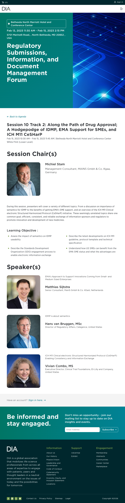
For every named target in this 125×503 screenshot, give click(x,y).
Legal (67, 498)
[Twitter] (16, 498)
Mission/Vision (52, 460)
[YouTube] (20, 498)
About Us (50, 453)
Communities (102, 460)
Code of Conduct (54, 469)
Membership (101, 453)
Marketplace (101, 466)
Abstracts (100, 456)
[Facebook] (8, 498)
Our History (51, 456)
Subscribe (108, 429)
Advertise (75, 453)
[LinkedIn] (12, 498)
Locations (50, 484)
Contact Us (31, 498)
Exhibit (74, 456)
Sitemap (58, 498)
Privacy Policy (45, 498)
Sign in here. (35, 400)
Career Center (102, 463)
